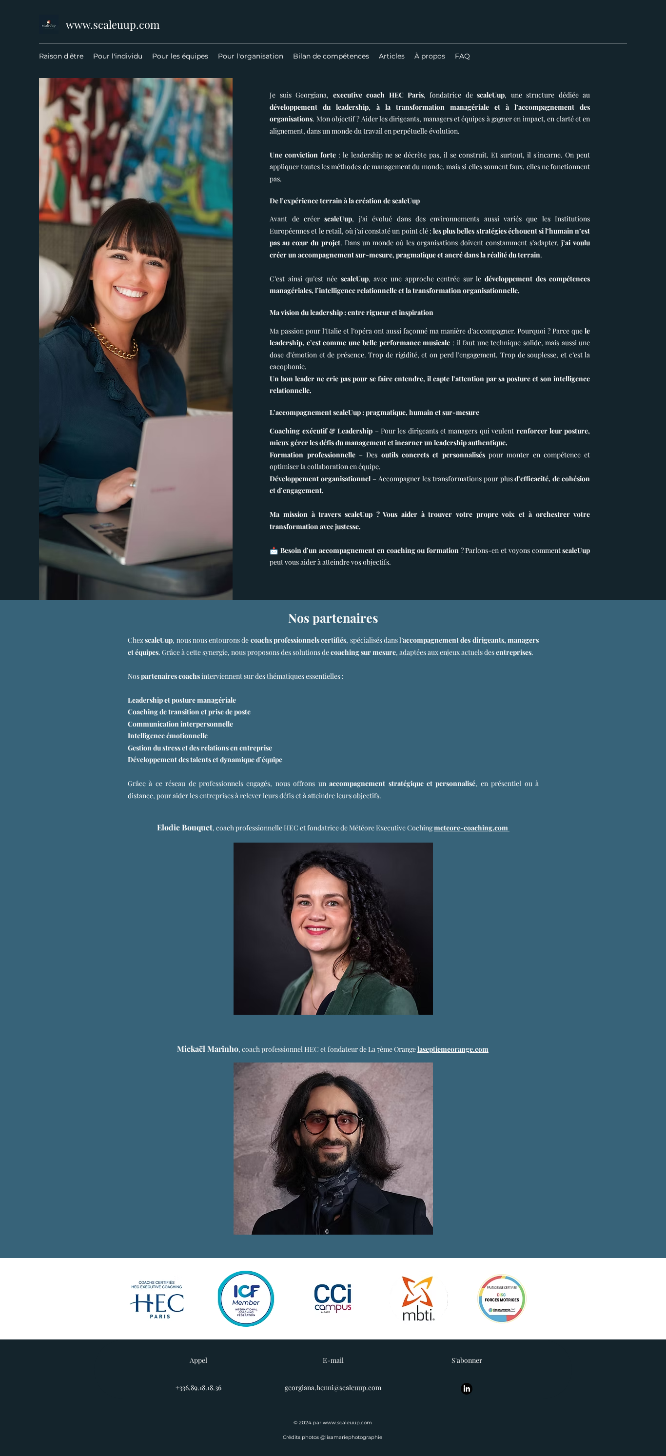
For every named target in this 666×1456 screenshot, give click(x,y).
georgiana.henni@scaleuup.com (333, 1387)
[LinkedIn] (466, 1389)
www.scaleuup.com (113, 24)
